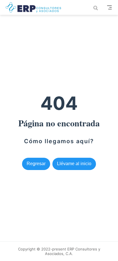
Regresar (36, 163)
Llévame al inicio (74, 163)
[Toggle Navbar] (109, 7)
